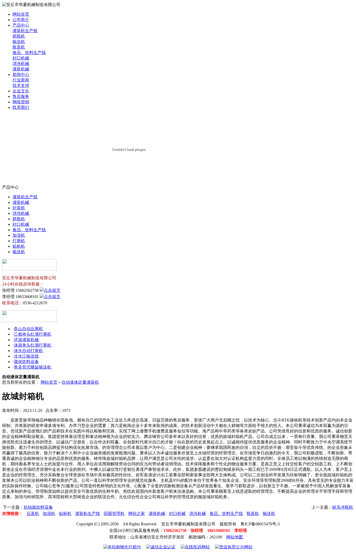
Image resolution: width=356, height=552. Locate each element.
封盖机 (19, 208)
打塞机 (19, 241)
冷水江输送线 (26, 356)
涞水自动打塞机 (28, 350)
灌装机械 (21, 69)
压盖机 (33, 513)
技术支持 (21, 85)
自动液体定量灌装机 (80, 382)
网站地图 (234, 537)
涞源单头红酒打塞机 (32, 345)
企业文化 (21, 91)
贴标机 (19, 246)
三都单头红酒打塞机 (32, 334)
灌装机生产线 (25, 30)
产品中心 (21, 25)
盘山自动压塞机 (28, 329)
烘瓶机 (19, 36)
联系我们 (21, 107)
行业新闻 (21, 80)
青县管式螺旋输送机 (32, 367)
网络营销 (21, 102)
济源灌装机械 (26, 339)
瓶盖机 (19, 47)
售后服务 (21, 96)
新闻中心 (21, 74)
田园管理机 (114, 513)
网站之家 (136, 513)
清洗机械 (21, 63)
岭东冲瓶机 (342, 507)
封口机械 (21, 58)
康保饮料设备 (26, 361)
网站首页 (21, 14)
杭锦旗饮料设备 (38, 507)
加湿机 (19, 235)
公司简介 (21, 19)
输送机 (19, 41)
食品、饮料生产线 (29, 52)
